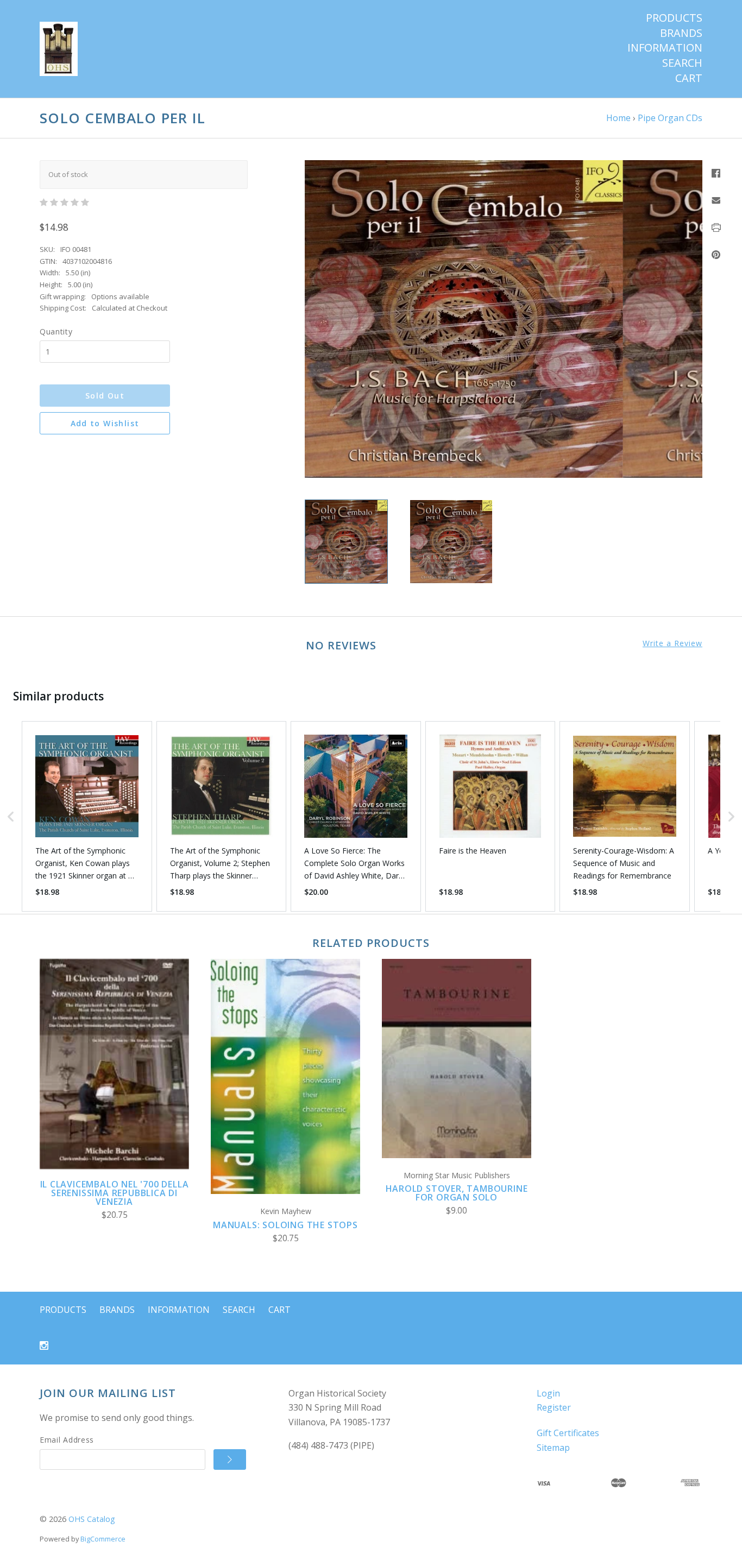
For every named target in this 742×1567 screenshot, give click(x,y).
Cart (688, 78)
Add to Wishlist (105, 423)
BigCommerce (102, 1539)
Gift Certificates (568, 1433)
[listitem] (87, 816)
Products (674, 18)
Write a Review (672, 643)
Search (682, 63)
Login (548, 1393)
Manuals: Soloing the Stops (285, 1225)
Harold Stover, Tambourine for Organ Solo (457, 1193)
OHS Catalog (91, 1519)
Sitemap (553, 1448)
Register (554, 1407)
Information (664, 48)
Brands (681, 33)
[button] (11, 816)
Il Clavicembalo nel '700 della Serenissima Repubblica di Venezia (114, 1193)
